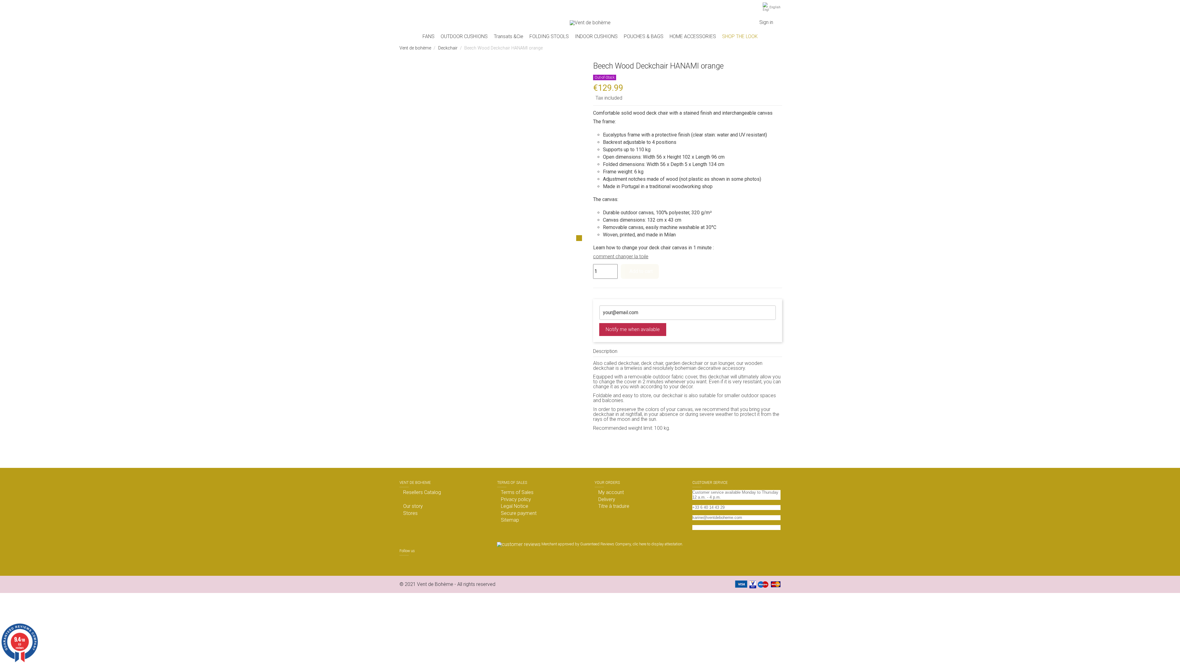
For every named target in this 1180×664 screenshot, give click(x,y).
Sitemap (510, 520)
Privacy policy (516, 499)
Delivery (606, 499)
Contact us (702, 527)
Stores (410, 513)
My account (611, 492)
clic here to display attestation (657, 544)
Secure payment (519, 513)
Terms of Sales (517, 492)
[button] (464, 36)
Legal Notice (514, 506)
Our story (413, 506)
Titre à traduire (613, 506)
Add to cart (641, 271)
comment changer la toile (620, 256)
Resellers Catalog (422, 492)
